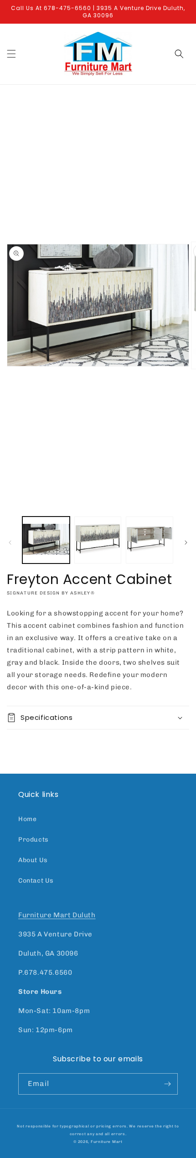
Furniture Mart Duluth (57, 915)
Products (33, 839)
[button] (11, 54)
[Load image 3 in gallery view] (149, 540)
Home (27, 819)
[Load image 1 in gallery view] (46, 540)
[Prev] (10, 542)
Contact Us (36, 880)
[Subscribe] (167, 1084)
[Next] (186, 542)
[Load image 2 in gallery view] (98, 540)
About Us (33, 860)
